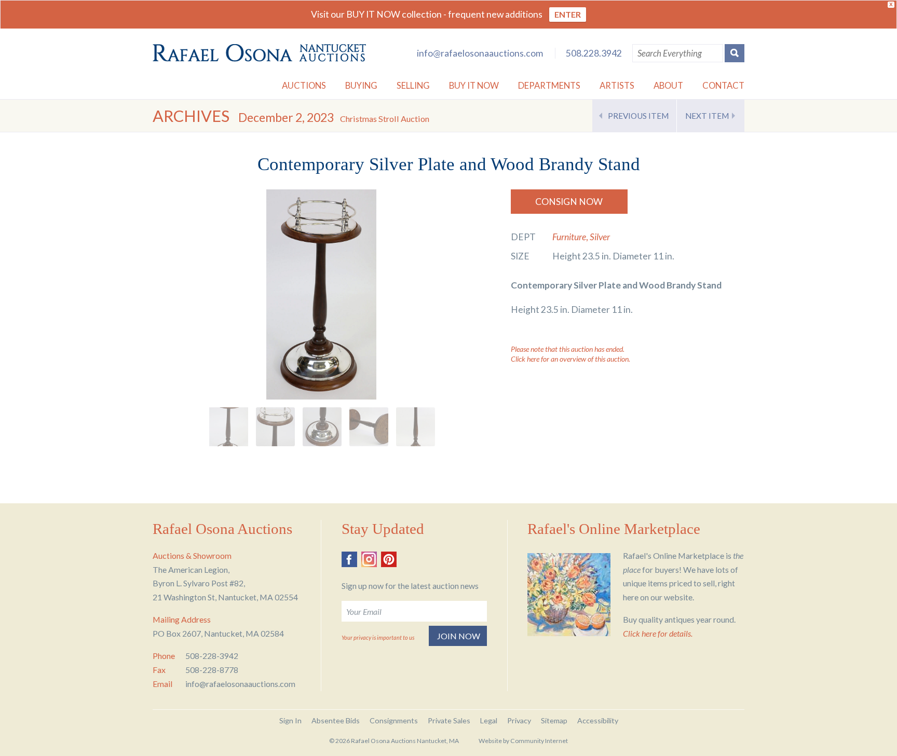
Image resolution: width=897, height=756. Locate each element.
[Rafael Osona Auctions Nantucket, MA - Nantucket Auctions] (259, 53)
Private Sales (449, 720)
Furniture (569, 236)
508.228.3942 (594, 53)
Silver (600, 236)
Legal (488, 720)
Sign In (290, 720)
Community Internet (539, 741)
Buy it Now (474, 85)
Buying (361, 85)
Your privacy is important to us (378, 637)
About (668, 85)
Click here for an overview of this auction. (570, 358)
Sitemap (554, 720)
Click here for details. (657, 633)
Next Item (707, 115)
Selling (413, 85)
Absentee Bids (335, 720)
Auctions (304, 85)
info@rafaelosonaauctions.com (480, 53)
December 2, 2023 (333, 117)
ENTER (567, 14)
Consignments (394, 720)
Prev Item (638, 115)
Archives (191, 116)
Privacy (519, 720)
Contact (723, 85)
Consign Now (569, 201)
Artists (617, 85)
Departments (549, 85)
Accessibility (597, 720)
